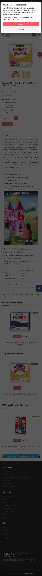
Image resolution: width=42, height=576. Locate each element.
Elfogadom (21, 24)
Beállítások (21, 29)
